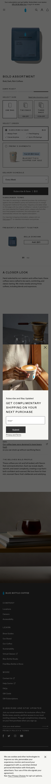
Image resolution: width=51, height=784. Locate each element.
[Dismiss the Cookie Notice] (45, 757)
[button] (45, 347)
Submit (15, 429)
